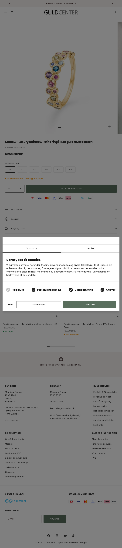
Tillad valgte (38, 304)
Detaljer (90, 248)
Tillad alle (90, 304)
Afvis (10, 304)
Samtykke (31, 248)
